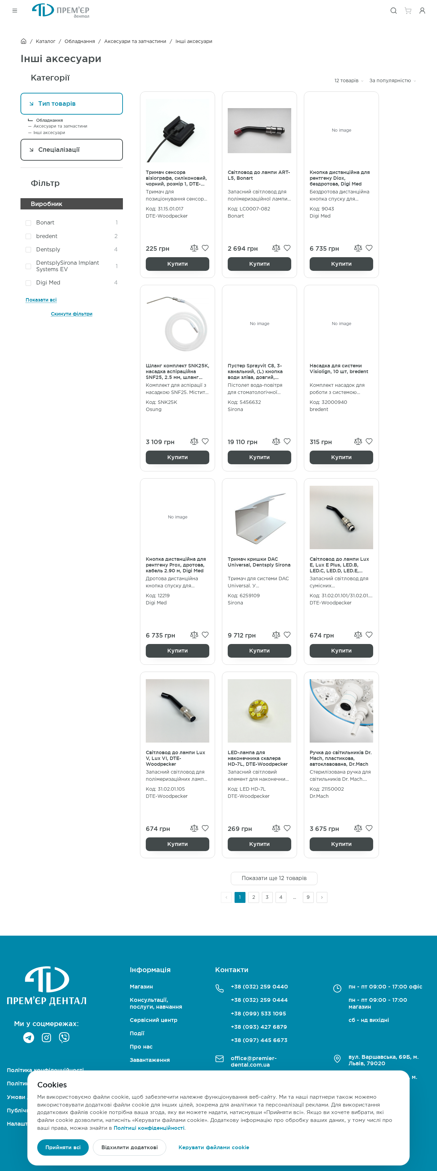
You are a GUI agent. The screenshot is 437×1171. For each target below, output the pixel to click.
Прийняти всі (63, 1147)
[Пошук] (393, 10)
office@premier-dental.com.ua (254, 1061)
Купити (177, 264)
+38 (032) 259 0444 (259, 1000)
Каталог (45, 42)
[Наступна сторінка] (321, 897)
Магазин (141, 986)
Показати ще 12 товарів (274, 878)
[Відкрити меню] (14, 10)
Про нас (141, 1046)
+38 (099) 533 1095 (258, 1013)
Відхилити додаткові (129, 1147)
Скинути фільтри (72, 314)
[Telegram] (28, 1037)
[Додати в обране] (205, 248)
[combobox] (349, 81)
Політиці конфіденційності (149, 1128)
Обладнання (80, 42)
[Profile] (422, 10)
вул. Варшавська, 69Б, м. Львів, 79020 (384, 1060)
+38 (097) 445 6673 (259, 1040)
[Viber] (64, 1037)
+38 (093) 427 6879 (259, 1027)
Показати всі (41, 300)
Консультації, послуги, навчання (156, 1003)
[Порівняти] (194, 247)
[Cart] (408, 10)
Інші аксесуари (49, 133)
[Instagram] (46, 1037)
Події (137, 1033)
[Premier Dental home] (60, 10)
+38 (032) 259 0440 (259, 986)
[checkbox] (28, 223)
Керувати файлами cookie (214, 1147)
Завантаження (150, 1060)
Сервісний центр (154, 1020)
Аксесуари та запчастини (135, 42)
